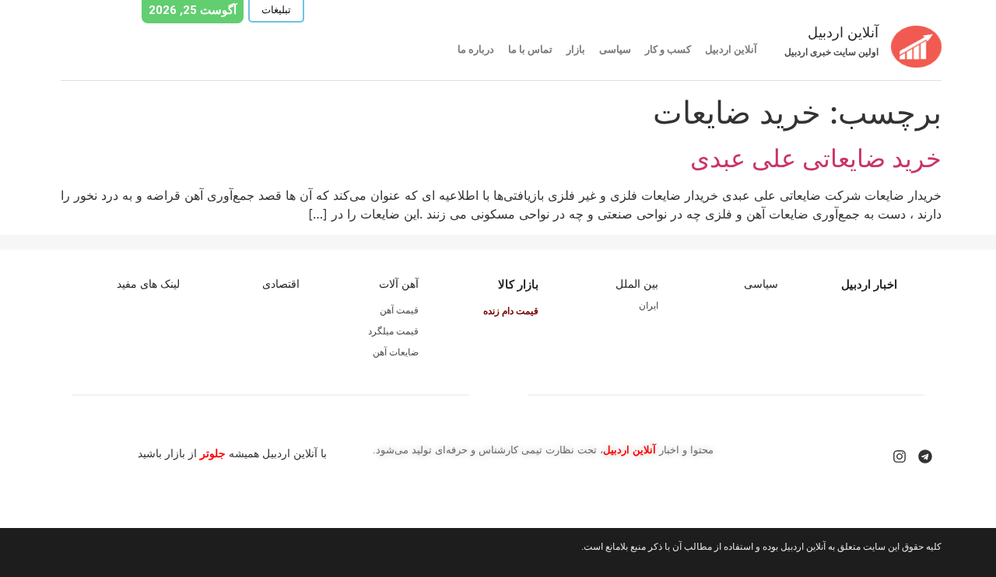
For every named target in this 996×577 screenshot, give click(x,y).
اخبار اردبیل (869, 284)
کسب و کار (668, 49)
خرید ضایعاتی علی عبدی (816, 158)
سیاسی (615, 49)
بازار (575, 49)
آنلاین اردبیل (731, 49)
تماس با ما (530, 49)
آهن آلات (399, 284)
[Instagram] (900, 456)
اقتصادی (281, 284)
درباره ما (476, 49)
